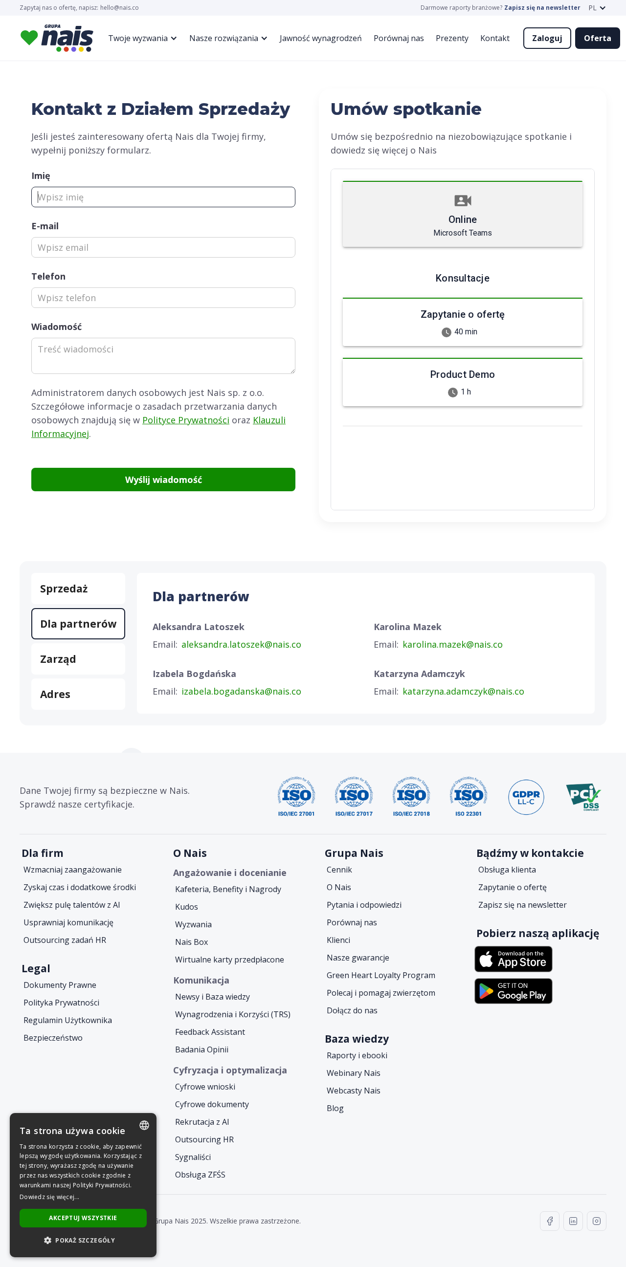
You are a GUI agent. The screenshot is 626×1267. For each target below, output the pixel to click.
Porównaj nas (399, 38)
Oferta (597, 38)
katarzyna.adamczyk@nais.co (463, 691)
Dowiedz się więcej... (49, 1197)
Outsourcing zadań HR (64, 940)
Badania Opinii (201, 1049)
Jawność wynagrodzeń (321, 38)
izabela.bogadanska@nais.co (241, 691)
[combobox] (144, 1125)
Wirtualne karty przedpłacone (229, 959)
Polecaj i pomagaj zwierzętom (381, 992)
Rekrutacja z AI (202, 1121)
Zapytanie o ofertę (512, 887)
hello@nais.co (119, 8)
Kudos (186, 906)
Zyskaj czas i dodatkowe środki (79, 887)
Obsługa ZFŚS (200, 1174)
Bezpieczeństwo (53, 1037)
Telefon (48, 276)
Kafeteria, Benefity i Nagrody (228, 889)
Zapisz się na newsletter (542, 8)
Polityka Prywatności (61, 1002)
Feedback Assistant (210, 1032)
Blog (335, 1108)
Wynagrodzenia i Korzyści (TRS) (233, 1014)
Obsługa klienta (507, 869)
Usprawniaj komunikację (68, 922)
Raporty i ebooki (357, 1055)
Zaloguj (547, 38)
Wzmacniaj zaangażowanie (72, 869)
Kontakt (495, 38)
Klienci (338, 940)
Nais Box (191, 942)
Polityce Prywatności (185, 420)
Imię (40, 175)
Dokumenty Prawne (59, 985)
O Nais (339, 887)
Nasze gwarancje (358, 957)
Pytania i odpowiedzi (364, 904)
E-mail (45, 226)
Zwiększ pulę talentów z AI (71, 904)
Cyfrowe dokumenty (212, 1104)
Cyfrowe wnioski (205, 1086)
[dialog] (83, 1185)
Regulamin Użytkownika (67, 1020)
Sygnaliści (193, 1157)
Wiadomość (56, 326)
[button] (597, 8)
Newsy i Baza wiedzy (212, 996)
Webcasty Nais (353, 1090)
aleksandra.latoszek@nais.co (241, 644)
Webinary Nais (353, 1073)
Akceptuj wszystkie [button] (83, 1218)
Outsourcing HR (204, 1139)
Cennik (339, 869)
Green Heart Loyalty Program (381, 975)
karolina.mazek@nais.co (452, 644)
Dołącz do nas (352, 1010)
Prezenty (452, 38)
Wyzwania (193, 924)
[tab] (78, 588)
